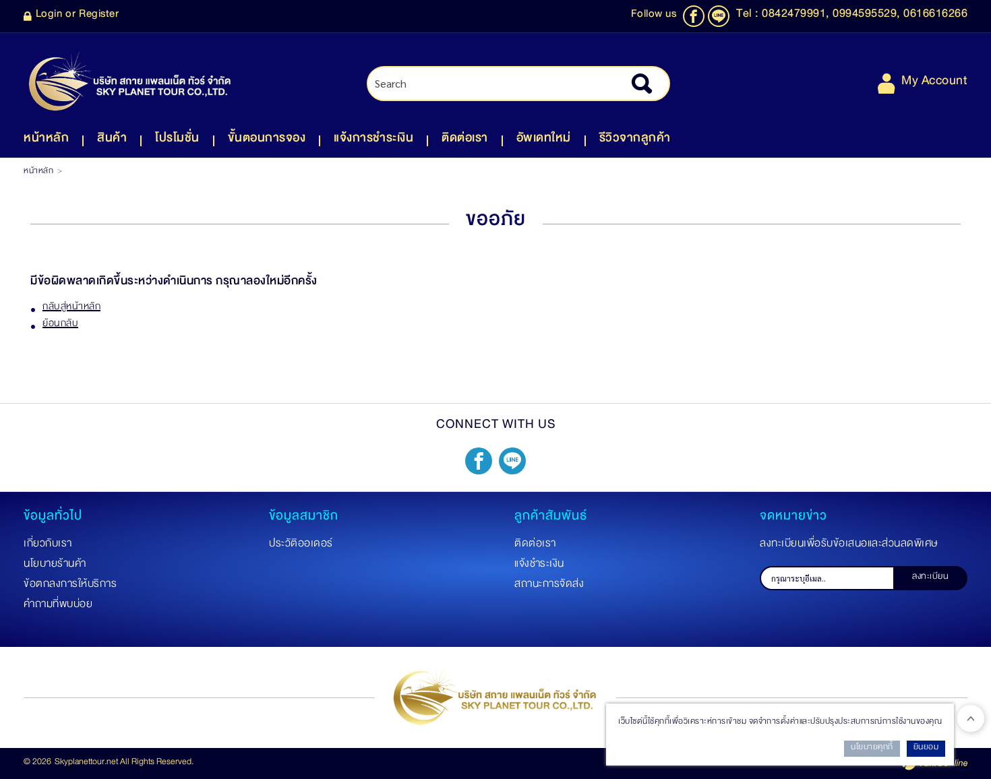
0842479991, (797, 16)
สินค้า (112, 140)
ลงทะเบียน (930, 578)
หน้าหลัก (46, 140)
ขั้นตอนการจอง (267, 140)
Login (49, 16)
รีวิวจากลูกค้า (635, 140)
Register (99, 16)
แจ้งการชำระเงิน (373, 140)
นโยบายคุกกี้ (872, 748)
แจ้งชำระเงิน (539, 566)
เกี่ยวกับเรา (48, 546)
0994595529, (868, 16)
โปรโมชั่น (177, 140)
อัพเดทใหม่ (543, 140)
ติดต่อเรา (465, 140)
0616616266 (935, 16)
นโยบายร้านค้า (55, 566)
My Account (934, 83)
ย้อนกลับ (60, 325)
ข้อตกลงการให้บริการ (70, 586)
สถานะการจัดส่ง (549, 586)
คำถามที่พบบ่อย (58, 606)
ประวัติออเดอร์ (301, 546)
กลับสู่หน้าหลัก (71, 309)
